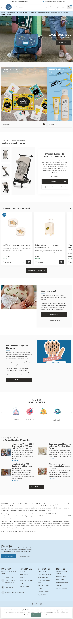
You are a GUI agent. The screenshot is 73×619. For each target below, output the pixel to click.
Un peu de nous (43, 571)
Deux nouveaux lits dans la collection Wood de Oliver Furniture (60, 446)
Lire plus (15, 460)
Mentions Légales (43, 592)
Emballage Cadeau (43, 586)
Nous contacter (9, 556)
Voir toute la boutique (35, 270)
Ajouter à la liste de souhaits (53, 187)
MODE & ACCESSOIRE (26, 580)
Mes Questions (60, 580)
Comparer (8, 262)
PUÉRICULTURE (24, 587)
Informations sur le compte (61, 572)
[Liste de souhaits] (63, 7)
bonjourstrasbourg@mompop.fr (14, 592)
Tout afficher (35, 487)
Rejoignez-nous (42, 595)
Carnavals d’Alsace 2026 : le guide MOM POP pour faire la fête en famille (23, 446)
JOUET (22, 583)
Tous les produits (61, 589)
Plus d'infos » (45, 615)
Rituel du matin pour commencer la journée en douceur (59, 466)
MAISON (22, 577)
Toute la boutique (54, 320)
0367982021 (9, 587)
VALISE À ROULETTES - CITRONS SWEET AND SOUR (47, 246)
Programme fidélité (43, 577)
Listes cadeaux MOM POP (44, 582)
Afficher (53, 181)
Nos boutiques (25, 556)
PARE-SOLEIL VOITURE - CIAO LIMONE (17, 246)
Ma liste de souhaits (62, 583)
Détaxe (40, 589)
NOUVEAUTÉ (24, 574)
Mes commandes (61, 576)
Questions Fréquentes (44, 574)
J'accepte (36, 615)
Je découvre (54, 314)
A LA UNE (23, 571)
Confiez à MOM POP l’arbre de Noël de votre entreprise (22, 466)
